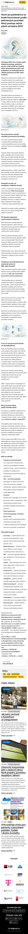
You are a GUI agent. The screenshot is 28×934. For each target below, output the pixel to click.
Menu (23, 2)
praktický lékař (15, 674)
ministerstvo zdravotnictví (10, 676)
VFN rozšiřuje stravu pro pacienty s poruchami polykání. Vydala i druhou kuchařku (13, 828)
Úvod (2, 6)
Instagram (14, 922)
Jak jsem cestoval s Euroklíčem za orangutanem (10, 717)
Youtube (19, 918)
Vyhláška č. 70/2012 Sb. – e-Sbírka (12, 656)
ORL (4, 674)
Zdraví (6, 6)
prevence (21, 676)
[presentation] (14, 698)
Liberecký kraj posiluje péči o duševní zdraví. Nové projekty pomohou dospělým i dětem (13, 771)
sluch (8, 674)
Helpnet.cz (9, 2)
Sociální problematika (13, 711)
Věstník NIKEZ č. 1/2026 (8, 636)
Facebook (10, 918)
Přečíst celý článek (6, 735)
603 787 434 (8, 910)
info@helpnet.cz (20, 910)
